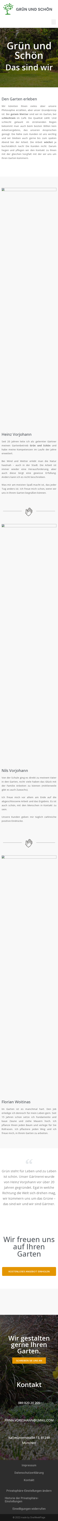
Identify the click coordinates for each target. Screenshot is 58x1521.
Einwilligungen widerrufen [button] (29, 1508)
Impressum (29, 1465)
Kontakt (29, 1480)
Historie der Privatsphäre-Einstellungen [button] (22, 1499)
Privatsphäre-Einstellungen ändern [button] (29, 1490)
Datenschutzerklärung (29, 1472)
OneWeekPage (37, 1517)
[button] (53, 22)
